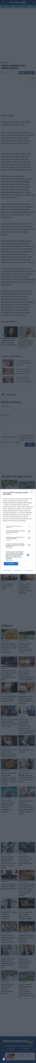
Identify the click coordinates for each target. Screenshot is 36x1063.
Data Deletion (7, 570)
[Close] (32, 493)
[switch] (28, 531)
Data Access (18, 570)
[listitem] (18, 526)
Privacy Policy (29, 570)
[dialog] (18, 531)
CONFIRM (10, 563)
